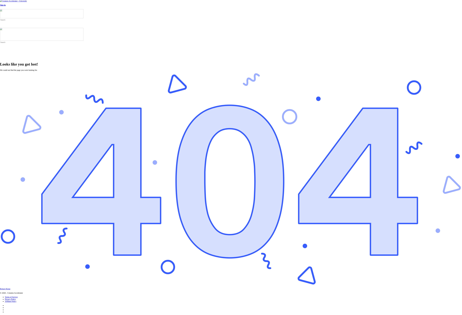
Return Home (5, 289)
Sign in (3, 5)
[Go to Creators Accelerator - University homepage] (13, 1)
